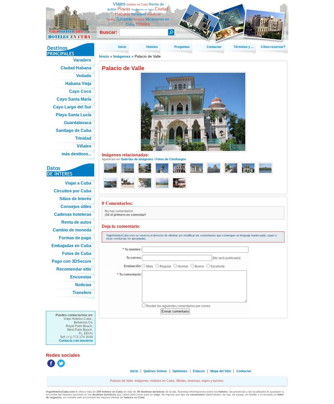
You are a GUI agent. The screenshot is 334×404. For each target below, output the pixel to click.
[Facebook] (51, 366)
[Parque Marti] (144, 168)
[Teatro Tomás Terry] (179, 168)
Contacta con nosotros (76, 340)
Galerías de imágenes (137, 159)
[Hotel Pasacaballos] (265, 168)
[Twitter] (61, 366)
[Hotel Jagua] (110, 168)
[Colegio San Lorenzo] (196, 168)
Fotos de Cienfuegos (171, 159)
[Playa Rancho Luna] (127, 183)
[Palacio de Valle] (248, 168)
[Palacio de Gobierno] (213, 168)
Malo (149, 266)
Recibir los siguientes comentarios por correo (178, 306)
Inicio (104, 56)
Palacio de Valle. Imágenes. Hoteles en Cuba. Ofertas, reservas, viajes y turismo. (70, 17)
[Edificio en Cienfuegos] (127, 168)
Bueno (199, 266)
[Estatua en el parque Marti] (162, 168)
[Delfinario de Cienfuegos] (144, 183)
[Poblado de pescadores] (110, 183)
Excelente (218, 266)
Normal (183, 266)
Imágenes (121, 56)
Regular (165, 266)
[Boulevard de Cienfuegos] (231, 168)
